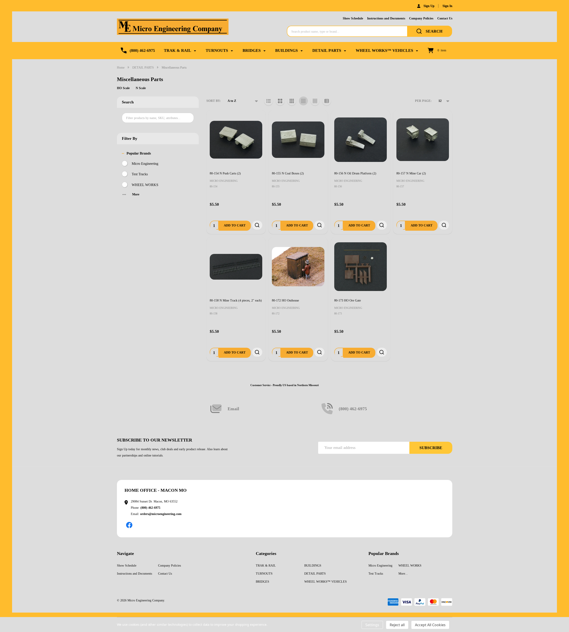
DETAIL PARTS (326, 50)
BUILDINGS (286, 50)
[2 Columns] (280, 100)
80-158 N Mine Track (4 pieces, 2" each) (236, 300)
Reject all (397, 624)
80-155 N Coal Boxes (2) (288, 173)
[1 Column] (268, 100)
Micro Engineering (145, 163)
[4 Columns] (303, 100)
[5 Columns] (315, 100)
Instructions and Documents (386, 18)
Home (121, 67)
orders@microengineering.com (161, 514)
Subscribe (430, 448)
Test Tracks (140, 174)
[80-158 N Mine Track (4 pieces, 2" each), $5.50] (236, 267)
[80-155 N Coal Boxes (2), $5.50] (298, 139)
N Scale (141, 88)
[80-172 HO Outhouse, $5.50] (298, 267)
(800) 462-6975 (150, 507)
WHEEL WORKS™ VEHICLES (384, 50)
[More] (195, 50)
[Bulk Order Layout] (326, 100)
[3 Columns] (291, 100)
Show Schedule (353, 18)
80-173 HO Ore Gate (347, 300)
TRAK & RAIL (177, 50)
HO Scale (123, 88)
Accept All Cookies (430, 624)
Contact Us (444, 18)
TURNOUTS (217, 50)
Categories (266, 553)
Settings (372, 624)
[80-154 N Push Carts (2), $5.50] (236, 139)
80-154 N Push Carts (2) (225, 173)
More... (403, 573)
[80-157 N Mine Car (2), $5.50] (422, 139)
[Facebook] (129, 525)
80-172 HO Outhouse (285, 300)
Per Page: (423, 101)
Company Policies (421, 18)
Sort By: (213, 101)
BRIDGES (252, 50)
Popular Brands (139, 153)
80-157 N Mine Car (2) (411, 173)
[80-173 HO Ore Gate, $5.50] (360, 267)
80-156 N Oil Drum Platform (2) (355, 173)
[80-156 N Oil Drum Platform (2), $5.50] (360, 139)
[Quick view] (257, 225)
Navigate (125, 553)
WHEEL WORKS (145, 185)
